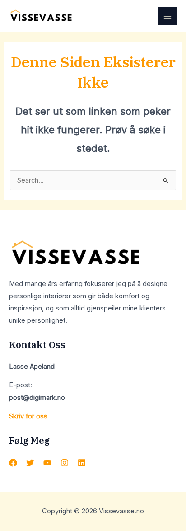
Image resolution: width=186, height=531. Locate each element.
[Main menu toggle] (167, 16)
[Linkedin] (82, 463)
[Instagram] (64, 463)
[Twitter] (30, 463)
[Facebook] (13, 463)
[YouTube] (47, 463)
